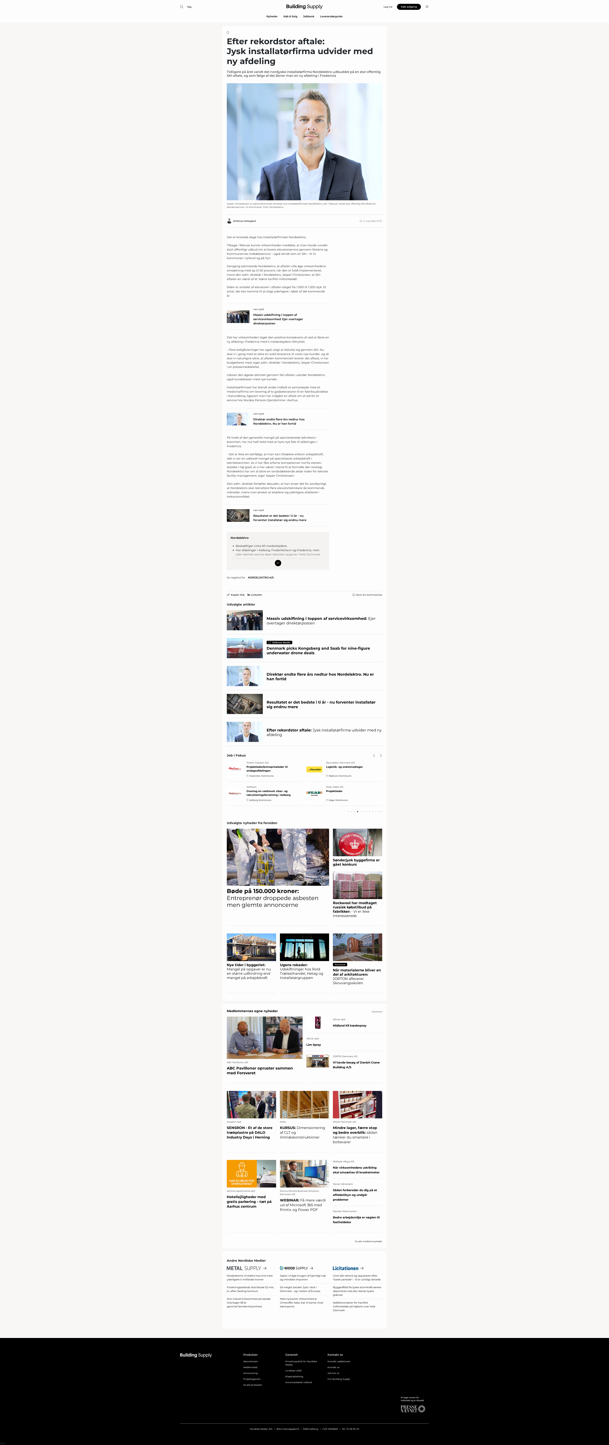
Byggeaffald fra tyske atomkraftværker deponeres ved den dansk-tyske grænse (357, 1291)
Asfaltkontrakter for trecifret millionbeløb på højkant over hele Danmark (354, 1306)
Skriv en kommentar (369, 594)
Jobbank (308, 16)
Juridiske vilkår (293, 1370)
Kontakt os (333, 1367)
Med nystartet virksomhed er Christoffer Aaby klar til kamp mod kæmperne (301, 1302)
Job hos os (333, 1373)
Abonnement (250, 1361)
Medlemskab (250, 1367)
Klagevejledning (294, 1376)
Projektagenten (252, 1379)
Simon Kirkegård (246, 221)
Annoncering (250, 1373)
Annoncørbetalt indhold (298, 1382)
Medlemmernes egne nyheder (252, 1011)
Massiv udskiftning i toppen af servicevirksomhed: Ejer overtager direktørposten (278, 319)
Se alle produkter (252, 1384)
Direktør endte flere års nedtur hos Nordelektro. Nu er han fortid (278, 421)
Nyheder (272, 16)
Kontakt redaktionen (338, 1361)
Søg (189, 6)
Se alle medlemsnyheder (368, 1241)
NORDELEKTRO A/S (261, 577)
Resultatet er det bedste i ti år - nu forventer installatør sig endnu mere (279, 518)
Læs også (258, 309)
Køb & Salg (290, 16)
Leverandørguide (331, 16)
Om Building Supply (338, 1379)
